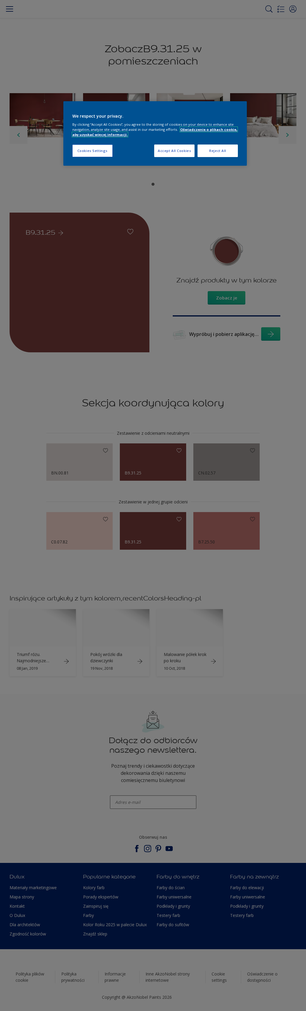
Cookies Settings (92, 150)
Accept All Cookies (174, 150)
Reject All (217, 150)
